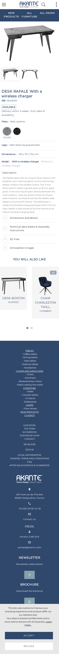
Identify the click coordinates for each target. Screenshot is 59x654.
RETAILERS (29, 444)
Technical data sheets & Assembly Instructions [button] (30, 228)
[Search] (43, 5)
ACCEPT (29, 635)
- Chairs (30, 374)
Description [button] (9, 172)
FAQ (29, 462)
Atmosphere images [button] (22, 247)
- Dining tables (30, 357)
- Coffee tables (29, 354)
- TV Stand (29, 398)
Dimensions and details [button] (24, 217)
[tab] (29, 173)
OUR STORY (29, 425)
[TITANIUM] (16, 133)
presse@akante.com (29, 547)
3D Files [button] (14, 239)
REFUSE (29, 646)
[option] (11, 15)
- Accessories (29, 367)
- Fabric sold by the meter (29, 384)
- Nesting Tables (29, 364)
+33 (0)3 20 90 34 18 (30, 508)
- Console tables (29, 395)
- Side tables (29, 360)
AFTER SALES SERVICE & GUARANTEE (30, 465)
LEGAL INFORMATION (29, 455)
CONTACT (29, 439)
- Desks (29, 391)
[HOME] (29, 5)
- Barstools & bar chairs (30, 381)
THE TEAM (29, 428)
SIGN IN (29, 449)
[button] (27, 328)
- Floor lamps (30, 408)
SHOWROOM (29, 432)
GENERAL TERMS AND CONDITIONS (29, 458)
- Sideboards (29, 401)
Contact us (29, 519)
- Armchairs (29, 377)
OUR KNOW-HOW (29, 435)
